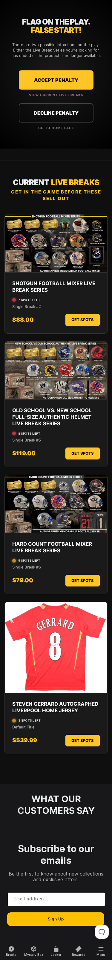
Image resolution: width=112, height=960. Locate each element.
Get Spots (82, 319)
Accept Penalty (56, 80)
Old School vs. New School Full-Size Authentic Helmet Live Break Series (52, 417)
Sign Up (56, 919)
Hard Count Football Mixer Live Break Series (52, 547)
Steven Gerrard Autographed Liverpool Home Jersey (55, 707)
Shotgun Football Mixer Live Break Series (53, 286)
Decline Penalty (56, 113)
